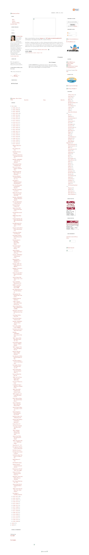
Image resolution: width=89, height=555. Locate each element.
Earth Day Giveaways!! (17, 450)
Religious (70, 169)
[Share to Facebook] (30, 51)
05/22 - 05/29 (15, 134)
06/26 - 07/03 (15, 125)
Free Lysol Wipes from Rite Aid (17, 374)
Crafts (69, 108)
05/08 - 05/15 (15, 138)
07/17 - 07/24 (15, 120)
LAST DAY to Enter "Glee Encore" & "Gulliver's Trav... (17, 456)
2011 (13, 106)
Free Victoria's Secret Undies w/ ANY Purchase (17, 247)
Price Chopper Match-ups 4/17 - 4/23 (17, 481)
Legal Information (71, 136)
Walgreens (70, 188)
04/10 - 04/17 (15, 496)
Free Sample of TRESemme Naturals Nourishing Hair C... (17, 182)
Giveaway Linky (71, 127)
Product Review (71, 160)
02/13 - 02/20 (15, 510)
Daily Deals (30, 52)
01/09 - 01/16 (15, 519)
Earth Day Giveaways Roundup (17, 152)
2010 (13, 523)
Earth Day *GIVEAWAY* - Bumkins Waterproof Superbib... (17, 199)
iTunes (69, 133)
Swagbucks (70, 180)
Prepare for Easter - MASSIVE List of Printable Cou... (16, 261)
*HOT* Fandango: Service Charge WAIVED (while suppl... (16, 432)
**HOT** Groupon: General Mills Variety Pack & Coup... (17, 303)
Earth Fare (70, 116)
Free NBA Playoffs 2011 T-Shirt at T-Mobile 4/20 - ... (17, 225)
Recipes (69, 164)
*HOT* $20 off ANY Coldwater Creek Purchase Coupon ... (17, 391)
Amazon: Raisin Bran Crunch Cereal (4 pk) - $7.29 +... (17, 209)
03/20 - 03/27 (15, 501)
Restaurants (70, 171)
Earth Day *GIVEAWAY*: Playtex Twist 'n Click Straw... (17, 334)
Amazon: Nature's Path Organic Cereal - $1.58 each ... (17, 279)
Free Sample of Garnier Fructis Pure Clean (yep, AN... (17, 366)
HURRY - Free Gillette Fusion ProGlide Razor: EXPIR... (17, 286)
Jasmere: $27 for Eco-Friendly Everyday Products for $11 (41, 15)
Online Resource (71, 149)
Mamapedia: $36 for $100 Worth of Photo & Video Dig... (17, 478)
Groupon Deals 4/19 (16, 424)
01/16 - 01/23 (15, 517)
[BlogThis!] (27, 51)
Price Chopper (70, 158)
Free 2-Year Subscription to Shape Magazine (17, 202)
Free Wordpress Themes (43, 554)
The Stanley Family (19, 36)
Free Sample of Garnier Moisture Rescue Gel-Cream (17, 237)
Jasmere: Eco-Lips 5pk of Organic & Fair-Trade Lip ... (17, 274)
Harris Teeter (70, 130)
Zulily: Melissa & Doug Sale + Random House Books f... (17, 400)
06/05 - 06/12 (15, 131)
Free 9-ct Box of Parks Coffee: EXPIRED (17, 326)
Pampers (69, 153)
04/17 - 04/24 (15, 143)
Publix (69, 161)
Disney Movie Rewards (72, 112)
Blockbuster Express (72, 102)
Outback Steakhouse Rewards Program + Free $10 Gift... (17, 413)
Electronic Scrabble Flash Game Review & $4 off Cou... (17, 156)
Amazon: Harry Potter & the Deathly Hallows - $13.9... (17, 486)
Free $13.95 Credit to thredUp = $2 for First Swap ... (17, 168)
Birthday (69, 101)
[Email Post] (48, 49)
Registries (70, 167)
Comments (70, 35)
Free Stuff (12, 535)
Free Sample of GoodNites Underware (17, 494)
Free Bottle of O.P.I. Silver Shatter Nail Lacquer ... (17, 329)
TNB (61, 554)
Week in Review (71, 192)
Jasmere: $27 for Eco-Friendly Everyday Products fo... (17, 473)
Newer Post (26, 100)
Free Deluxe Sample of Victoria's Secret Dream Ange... (17, 362)
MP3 (69, 147)
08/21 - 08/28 (15, 111)
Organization (70, 152)
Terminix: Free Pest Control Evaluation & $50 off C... (17, 466)
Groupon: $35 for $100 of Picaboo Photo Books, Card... (17, 229)
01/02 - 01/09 (15, 521)
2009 (13, 525)
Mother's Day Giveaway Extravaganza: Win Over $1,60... (17, 194)
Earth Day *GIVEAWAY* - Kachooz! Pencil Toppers (17, 323)
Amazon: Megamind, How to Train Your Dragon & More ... (17, 404)
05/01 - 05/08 (15, 140)
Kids (69, 135)
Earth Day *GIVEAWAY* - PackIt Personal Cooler (17, 256)
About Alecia (70, 96)
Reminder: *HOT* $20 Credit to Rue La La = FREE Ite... (17, 265)
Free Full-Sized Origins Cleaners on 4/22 (17, 319)
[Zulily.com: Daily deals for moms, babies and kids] (34, 544)
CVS (69, 110)
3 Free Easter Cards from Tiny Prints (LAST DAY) (17, 427)
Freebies (13, 21)
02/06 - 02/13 (15, 512)
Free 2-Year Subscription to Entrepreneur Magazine (17, 186)
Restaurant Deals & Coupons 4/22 (16, 205)
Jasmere (42, 38)
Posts (69, 33)
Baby (69, 99)
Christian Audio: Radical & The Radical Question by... (17, 421)
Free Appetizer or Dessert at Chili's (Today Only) (17, 447)
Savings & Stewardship (27, 3)
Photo (69, 156)
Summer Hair (70, 178)
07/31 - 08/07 (15, 117)
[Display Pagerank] (70, 247)
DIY (69, 115)
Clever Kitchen (71, 105)
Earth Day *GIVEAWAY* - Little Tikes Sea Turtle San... (17, 161)
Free (69, 122)
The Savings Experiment (72, 185)
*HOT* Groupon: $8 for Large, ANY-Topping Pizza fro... (17, 348)
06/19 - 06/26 (15, 127)
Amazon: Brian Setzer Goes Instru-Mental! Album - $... (17, 371)
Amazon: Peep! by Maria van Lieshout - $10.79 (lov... (17, 409)
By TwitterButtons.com (70, 41)
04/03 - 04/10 (15, 498)
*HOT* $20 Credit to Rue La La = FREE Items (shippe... (17, 442)
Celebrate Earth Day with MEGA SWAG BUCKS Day (17, 220)
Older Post (63, 100)
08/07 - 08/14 (15, 115)
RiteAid (69, 174)
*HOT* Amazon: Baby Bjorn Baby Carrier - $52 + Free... (17, 339)
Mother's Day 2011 (71, 146)
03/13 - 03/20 (15, 503)
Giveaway (70, 125)
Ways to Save (70, 191)
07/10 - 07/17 (15, 122)
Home (13, 19)
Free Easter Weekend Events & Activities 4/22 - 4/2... (17, 177)
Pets (69, 155)
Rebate (69, 163)
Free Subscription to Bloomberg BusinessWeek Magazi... (16, 242)
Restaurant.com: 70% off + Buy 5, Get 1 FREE (17, 469)
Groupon (69, 129)
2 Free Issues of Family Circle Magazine (17, 233)
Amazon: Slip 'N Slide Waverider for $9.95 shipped (17, 437)
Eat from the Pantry (71, 118)
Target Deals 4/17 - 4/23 (17, 445)
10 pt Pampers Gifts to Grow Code (17, 315)
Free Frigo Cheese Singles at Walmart (17, 452)
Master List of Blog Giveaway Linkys (14, 23)
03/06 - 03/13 (15, 505)
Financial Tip (70, 121)
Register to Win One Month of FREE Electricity (16, 353)
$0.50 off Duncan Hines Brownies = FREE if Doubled (17, 344)
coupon (69, 107)
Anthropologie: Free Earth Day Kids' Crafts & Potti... (17, 295)
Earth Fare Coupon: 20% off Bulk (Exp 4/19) (17, 417)
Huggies (69, 132)
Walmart (69, 189)
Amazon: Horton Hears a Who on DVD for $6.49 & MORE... (17, 307)
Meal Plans (70, 140)
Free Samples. (13, 540)
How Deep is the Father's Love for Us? (17, 190)
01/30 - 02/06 (15, 514)
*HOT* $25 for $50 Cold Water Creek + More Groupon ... (17, 490)
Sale (41, 52)
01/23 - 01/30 (15, 516)
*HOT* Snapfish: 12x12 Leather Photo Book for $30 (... (17, 395)
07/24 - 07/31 (15, 118)
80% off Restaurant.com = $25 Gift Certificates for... (17, 291)
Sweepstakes (70, 181)
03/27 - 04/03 (15, 500)
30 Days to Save (71, 94)
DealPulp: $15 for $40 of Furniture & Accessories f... (17, 270)
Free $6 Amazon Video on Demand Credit (17, 164)
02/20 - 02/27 (15, 508)
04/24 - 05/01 (15, 142)
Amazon (69, 97)
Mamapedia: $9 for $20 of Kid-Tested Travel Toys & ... (17, 312)
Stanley (69, 177)
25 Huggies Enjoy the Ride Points (17, 299)
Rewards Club (70, 172)
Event (69, 119)
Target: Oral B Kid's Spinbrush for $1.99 (17, 282)
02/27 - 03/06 (15, 507)
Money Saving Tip (71, 144)
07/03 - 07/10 (15, 124)
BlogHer (69, 104)
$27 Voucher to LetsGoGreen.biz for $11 (54, 38)
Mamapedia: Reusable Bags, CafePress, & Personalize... (17, 173)
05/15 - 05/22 (15, 136)
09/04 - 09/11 (15, 108)
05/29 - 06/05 (15, 133)
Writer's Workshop (71, 194)
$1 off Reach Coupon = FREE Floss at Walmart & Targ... (17, 386)
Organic (38, 52)
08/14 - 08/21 (15, 113)
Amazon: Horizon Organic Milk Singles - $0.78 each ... (17, 252)
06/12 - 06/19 (15, 129)
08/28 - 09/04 (15, 109)
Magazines (70, 138)
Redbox (69, 166)
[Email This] (26, 51)
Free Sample (70, 124)
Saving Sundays (71, 175)
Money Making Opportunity (70, 142)
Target (69, 183)
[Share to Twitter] (28, 51)
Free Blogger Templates (54, 554)
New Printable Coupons (17, 462)
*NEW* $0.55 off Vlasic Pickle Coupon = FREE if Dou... (17, 378)
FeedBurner (75, 26)
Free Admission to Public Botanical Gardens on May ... (17, 357)
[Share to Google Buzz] (31, 51)
